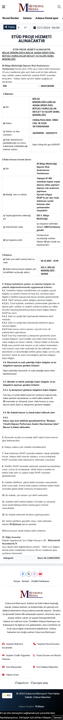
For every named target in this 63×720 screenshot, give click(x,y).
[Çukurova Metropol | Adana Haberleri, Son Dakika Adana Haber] (31, 7)
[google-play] (39, 683)
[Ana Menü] (3, 7)
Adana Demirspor (46, 18)
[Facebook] (23, 574)
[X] (28, 574)
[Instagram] (34, 574)
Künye (17, 581)
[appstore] (22, 683)
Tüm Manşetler (14, 667)
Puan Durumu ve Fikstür (49, 655)
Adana (27, 18)
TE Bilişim (39, 706)
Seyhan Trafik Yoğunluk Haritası (16, 657)
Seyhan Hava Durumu (48, 644)
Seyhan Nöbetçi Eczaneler (12, 646)
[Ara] (59, 7)
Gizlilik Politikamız (40, 581)
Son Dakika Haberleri (47, 667)
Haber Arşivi (12, 675)
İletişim (25, 581)
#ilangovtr (8, 558)
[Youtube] (40, 574)
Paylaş (11, 27)
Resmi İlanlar (10, 18)
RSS (8, 695)
